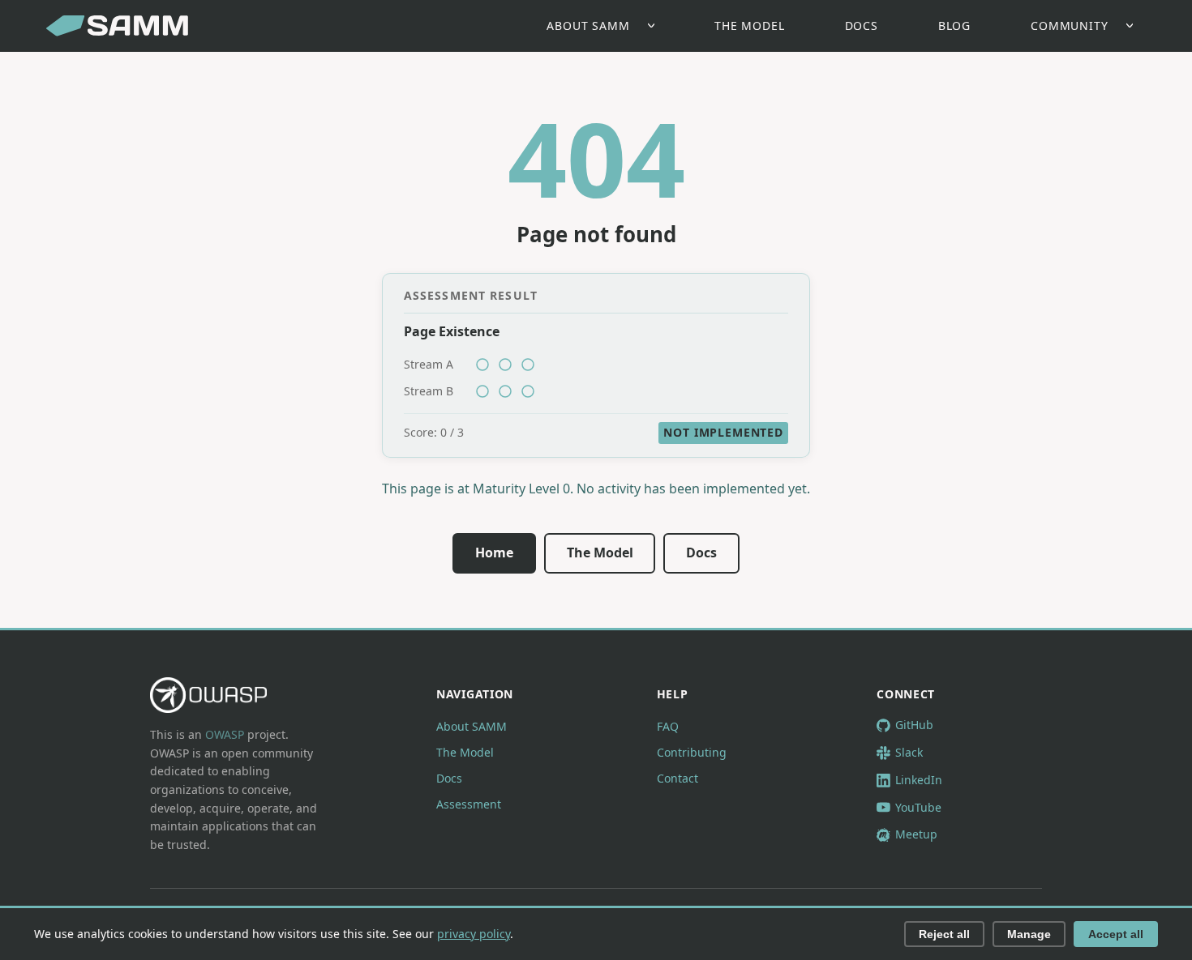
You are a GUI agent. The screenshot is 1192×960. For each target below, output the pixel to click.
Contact (677, 778)
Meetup (916, 834)
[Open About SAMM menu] (655, 26)
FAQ (668, 726)
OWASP (224, 734)
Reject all (944, 934)
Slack (909, 752)
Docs (861, 25)
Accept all (1115, 934)
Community (1069, 25)
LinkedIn (918, 779)
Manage (1029, 934)
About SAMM (588, 25)
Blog (954, 25)
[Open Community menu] (1134, 26)
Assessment (468, 804)
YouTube (918, 807)
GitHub (914, 724)
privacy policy (473, 933)
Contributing (692, 752)
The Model (749, 25)
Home (494, 552)
